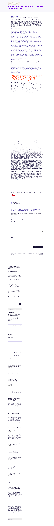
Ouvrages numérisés (10, 340)
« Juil (10, 358)
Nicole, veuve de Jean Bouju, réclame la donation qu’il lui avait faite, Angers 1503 (15, 399)
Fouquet (14, 203)
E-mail (12, 237)
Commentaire (13, 221)
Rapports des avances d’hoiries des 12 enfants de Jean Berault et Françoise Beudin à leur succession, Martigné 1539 (14, 285)
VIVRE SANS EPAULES (11, 342)
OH (18, 16)
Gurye (17, 203)
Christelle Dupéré (10, 299)
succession (15, 202)
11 (10, 352)
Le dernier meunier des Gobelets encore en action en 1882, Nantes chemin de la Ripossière (14, 291)
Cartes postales (10, 334)
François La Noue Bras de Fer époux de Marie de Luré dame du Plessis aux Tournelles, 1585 (14, 488)
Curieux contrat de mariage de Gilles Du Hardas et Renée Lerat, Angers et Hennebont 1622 (14, 267)
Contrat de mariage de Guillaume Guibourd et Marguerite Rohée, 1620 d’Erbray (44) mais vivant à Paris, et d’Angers (15, 318)
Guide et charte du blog (14, 271)
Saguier (19, 203)
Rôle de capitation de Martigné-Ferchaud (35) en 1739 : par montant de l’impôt (14, 429)
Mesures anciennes (10, 337)
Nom (12, 233)
